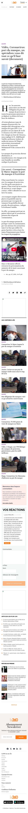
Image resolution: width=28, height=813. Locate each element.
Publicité (3, 778)
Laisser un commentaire (14, 583)
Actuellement (4, 7)
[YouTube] (14, 749)
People (3, 768)
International (4, 761)
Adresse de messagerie (10, 575)
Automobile (4, 766)
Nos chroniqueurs (5, 771)
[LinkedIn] (17, 749)
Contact (3, 786)
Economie (18, 7)
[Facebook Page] (8, 749)
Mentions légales (5, 791)
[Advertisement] (14, 27)
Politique (12, 7)
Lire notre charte (8, 503)
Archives (3, 780)
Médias (3, 764)
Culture (3, 763)
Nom (4, 568)
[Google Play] (19, 802)
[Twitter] (11, 749)
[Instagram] (20, 749)
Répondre (7, 543)
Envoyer (21, 737)
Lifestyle (3, 770)
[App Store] (8, 802)
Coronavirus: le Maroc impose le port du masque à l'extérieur (14, 172)
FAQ (2, 785)
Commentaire (7, 549)
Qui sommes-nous (5, 776)
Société (25, 7)
